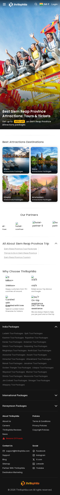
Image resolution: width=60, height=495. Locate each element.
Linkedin (40, 464)
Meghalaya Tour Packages (14, 350)
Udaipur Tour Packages (43, 367)
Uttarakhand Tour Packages (38, 359)
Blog (4, 459)
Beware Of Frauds (14, 438)
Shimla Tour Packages (12, 376)
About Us (6, 421)
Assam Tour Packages (37, 355)
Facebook (40, 451)
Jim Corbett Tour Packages (14, 380)
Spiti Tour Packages (33, 333)
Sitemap (6, 464)
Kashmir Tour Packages (13, 338)
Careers (6, 425)
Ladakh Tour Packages (12, 333)
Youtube (40, 468)
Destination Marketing (12, 472)
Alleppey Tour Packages (13, 385)
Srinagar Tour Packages (39, 380)
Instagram (40, 455)
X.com (39, 459)
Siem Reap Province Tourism (17, 257)
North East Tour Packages (39, 350)
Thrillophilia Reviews (11, 430)
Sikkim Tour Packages (12, 346)
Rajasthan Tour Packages (36, 338)
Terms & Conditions (41, 421)
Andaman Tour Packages (35, 342)
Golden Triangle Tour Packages (16, 367)
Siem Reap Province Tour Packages (20, 248)
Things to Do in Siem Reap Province (20, 253)
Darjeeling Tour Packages (35, 346)
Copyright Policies (40, 430)
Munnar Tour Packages (36, 372)
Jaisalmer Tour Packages (35, 363)
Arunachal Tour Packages (13, 355)
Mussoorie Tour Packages (36, 376)
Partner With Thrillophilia (13, 468)
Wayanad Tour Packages (13, 372)
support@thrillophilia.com (18, 451)
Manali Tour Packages (12, 363)
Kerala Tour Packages (12, 342)
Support (6, 455)
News (5, 434)
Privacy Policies (39, 425)
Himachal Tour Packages (13, 359)
